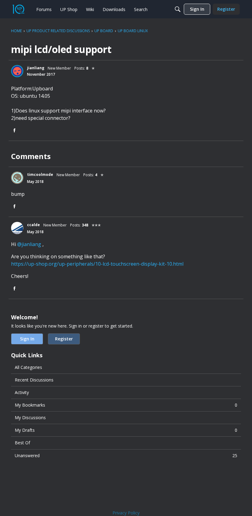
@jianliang (29, 244)
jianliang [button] (35, 67)
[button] (17, 71)
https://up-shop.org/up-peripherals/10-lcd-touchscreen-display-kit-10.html (97, 263)
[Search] (177, 9)
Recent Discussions (34, 380)
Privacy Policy (126, 513)
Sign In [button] (27, 339)
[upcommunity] (18, 9)
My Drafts (126, 430)
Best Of (22, 443)
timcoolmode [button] (40, 174)
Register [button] (64, 339)
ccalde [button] (33, 224)
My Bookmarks (126, 405)
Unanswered (126, 455)
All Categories (28, 367)
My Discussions (30, 417)
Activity (22, 392)
